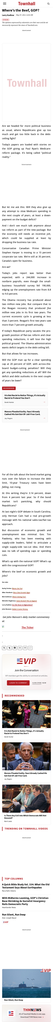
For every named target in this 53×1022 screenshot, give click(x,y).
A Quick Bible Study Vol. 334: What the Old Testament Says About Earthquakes (25, 886)
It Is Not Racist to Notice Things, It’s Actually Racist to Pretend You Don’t (24, 732)
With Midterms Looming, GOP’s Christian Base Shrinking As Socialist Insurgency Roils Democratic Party (25, 901)
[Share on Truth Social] (9, 648)
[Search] (48, 3)
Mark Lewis (8, 821)
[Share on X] (4, 648)
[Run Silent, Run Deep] (26, 983)
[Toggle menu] (4, 3)
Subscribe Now (39, 683)
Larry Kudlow (8, 15)
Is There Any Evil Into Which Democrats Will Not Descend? (25, 816)
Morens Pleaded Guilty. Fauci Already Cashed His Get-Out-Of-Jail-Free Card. (25, 774)
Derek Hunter (8, 737)
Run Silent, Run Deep (13, 914)
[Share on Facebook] (15, 648)
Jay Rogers (8, 779)
